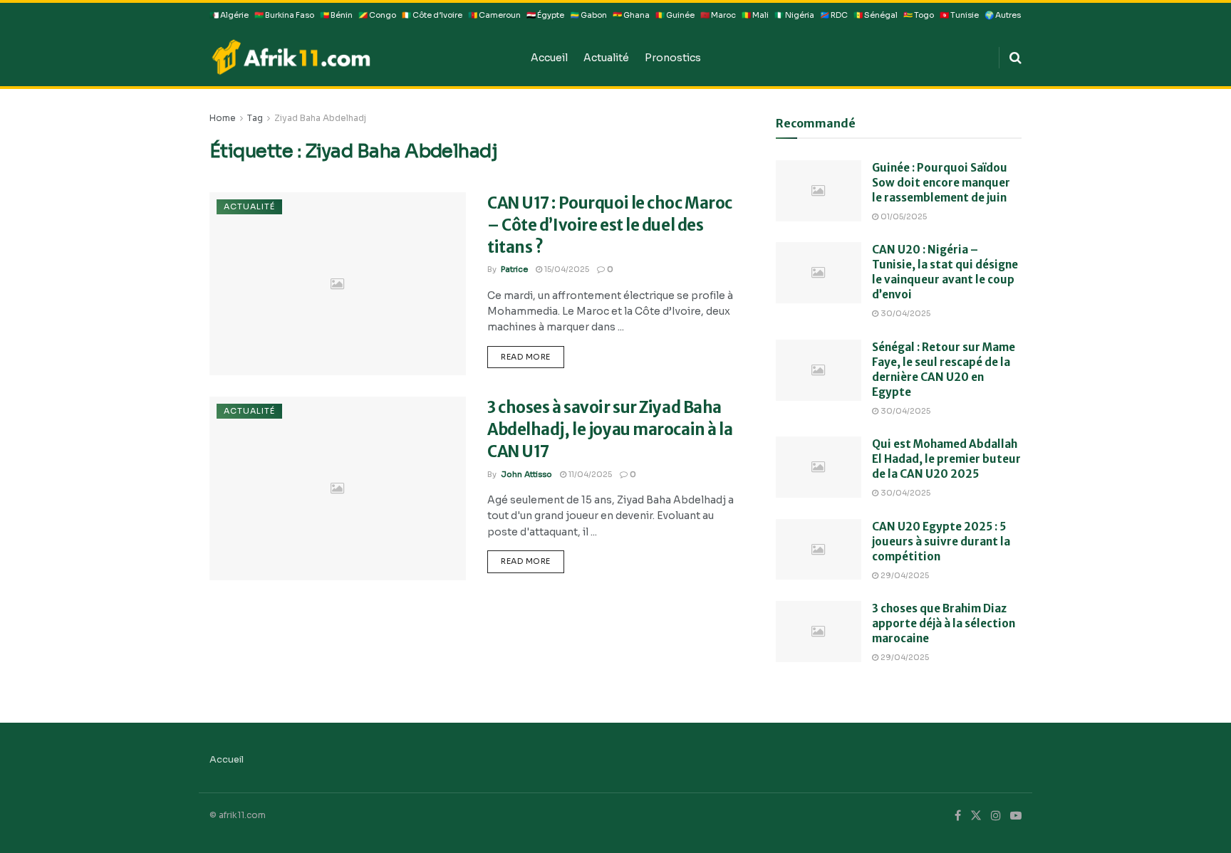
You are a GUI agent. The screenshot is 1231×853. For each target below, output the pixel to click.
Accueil (549, 57)
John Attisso (526, 474)
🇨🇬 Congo (377, 15)
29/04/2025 (903, 575)
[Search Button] (1015, 57)
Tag (255, 117)
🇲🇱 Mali (755, 15)
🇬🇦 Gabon (588, 15)
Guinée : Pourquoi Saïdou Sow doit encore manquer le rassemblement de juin (941, 182)
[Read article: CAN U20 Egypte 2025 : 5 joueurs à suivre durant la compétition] (818, 549)
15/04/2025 (565, 269)
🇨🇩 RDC (834, 15)
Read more (532, 354)
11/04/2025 (589, 474)
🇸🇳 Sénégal (875, 15)
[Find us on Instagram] (996, 816)
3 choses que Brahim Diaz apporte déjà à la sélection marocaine (943, 623)
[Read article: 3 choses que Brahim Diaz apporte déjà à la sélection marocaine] (818, 631)
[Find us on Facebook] (958, 816)
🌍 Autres (1003, 15)
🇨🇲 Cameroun (494, 15)
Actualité (606, 57)
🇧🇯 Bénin (336, 15)
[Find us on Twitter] (976, 816)
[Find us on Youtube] (1016, 816)
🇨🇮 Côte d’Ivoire (432, 15)
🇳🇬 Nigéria (794, 15)
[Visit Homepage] (360, 56)
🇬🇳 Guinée (675, 15)
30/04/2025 (904, 313)
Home (222, 117)
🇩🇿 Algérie (229, 15)
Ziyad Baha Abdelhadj (320, 117)
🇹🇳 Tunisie (959, 15)
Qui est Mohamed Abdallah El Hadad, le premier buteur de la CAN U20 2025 (946, 459)
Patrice (514, 269)
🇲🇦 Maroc (718, 15)
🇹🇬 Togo (918, 15)
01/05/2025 (902, 216)
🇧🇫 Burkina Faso (284, 15)
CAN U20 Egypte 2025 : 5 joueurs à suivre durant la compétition (941, 541)
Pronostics (673, 57)
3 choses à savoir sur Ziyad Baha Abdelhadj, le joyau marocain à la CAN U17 (609, 429)
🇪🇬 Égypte (545, 15)
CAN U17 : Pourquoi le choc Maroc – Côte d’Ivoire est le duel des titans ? (609, 225)
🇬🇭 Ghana (631, 15)
